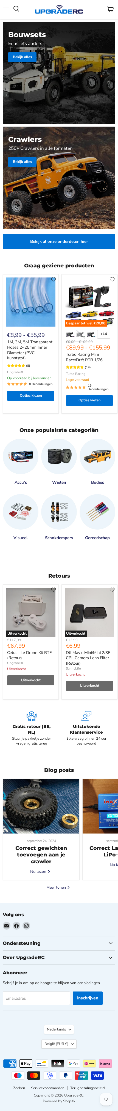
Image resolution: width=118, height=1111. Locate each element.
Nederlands (56, 1029)
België (56, 1043)
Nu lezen (38, 871)
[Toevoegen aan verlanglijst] (53, 279)
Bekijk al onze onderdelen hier (59, 241)
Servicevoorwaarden (47, 1088)
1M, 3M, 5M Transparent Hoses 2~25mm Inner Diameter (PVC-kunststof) (29, 350)
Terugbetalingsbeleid (87, 1088)
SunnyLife (73, 668)
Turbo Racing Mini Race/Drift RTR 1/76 (84, 357)
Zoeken (19, 1088)
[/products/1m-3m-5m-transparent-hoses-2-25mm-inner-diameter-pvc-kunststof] (30, 302)
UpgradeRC (15, 372)
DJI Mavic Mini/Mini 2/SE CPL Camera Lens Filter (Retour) (88, 658)
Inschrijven (87, 998)
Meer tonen (56, 887)
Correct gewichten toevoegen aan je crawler (41, 855)
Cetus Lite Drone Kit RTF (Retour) (29, 655)
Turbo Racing (75, 374)
